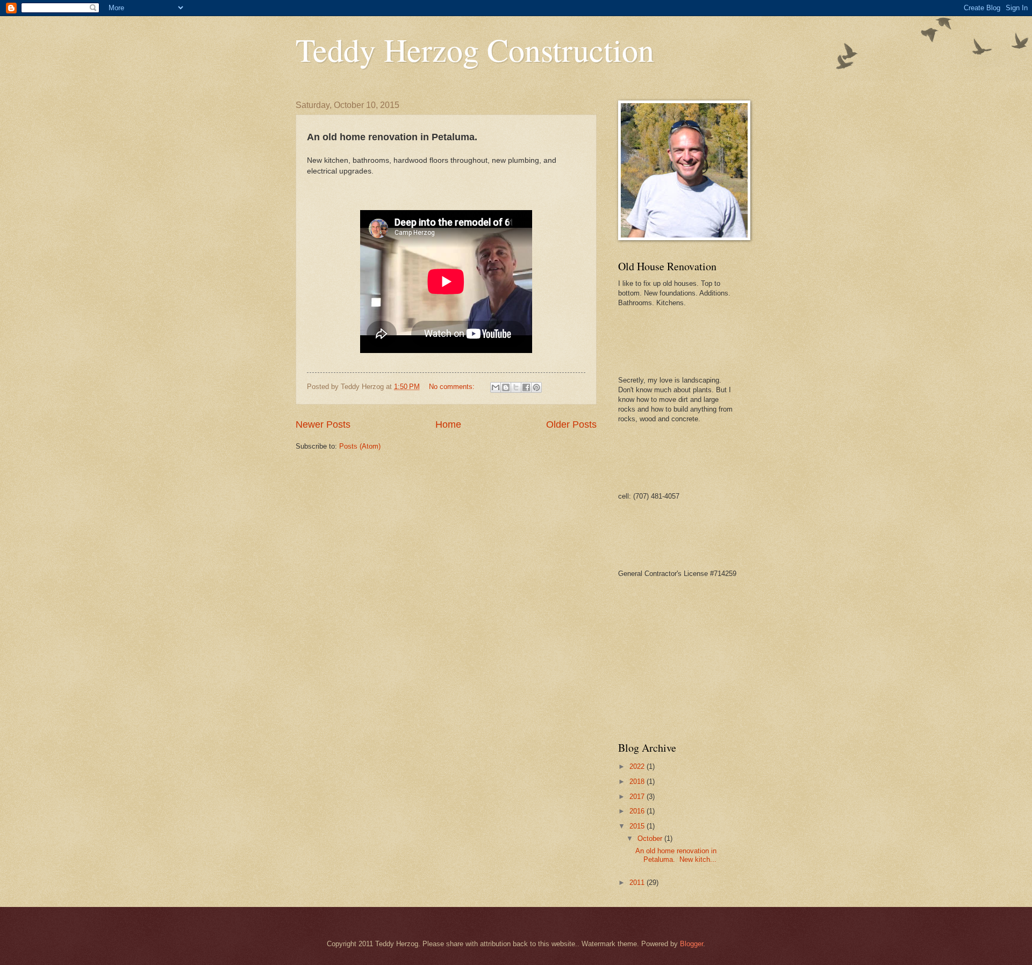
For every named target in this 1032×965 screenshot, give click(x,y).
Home (448, 424)
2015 (638, 826)
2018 (638, 781)
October (650, 838)
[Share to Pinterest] (536, 387)
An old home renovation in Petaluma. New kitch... (675, 855)
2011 (638, 882)
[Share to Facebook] (526, 387)
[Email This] (495, 387)
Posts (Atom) (360, 446)
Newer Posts (323, 424)
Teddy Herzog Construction (475, 49)
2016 (638, 811)
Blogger (691, 944)
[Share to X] (516, 387)
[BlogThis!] (505, 387)
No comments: (453, 387)
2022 (638, 766)
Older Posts (571, 424)
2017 (638, 797)
